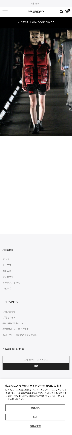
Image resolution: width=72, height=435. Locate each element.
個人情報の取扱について (14, 323)
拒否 (35, 417)
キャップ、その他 (11, 282)
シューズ (7, 288)
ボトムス (7, 270)
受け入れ (35, 407)
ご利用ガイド (9, 317)
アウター (7, 259)
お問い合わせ (9, 311)
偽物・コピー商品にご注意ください (20, 335)
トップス (7, 265)
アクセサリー (9, 276)
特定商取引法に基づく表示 (16, 329)
